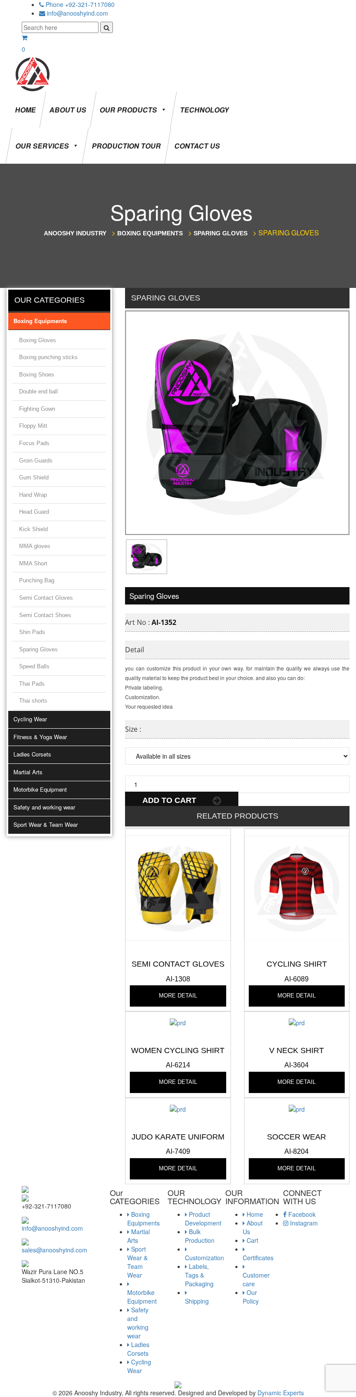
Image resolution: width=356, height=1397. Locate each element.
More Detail (178, 995)
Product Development (203, 1218)
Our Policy (251, 1296)
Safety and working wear (44, 807)
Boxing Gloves (37, 340)
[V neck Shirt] (297, 1021)
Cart (251, 1240)
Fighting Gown (37, 409)
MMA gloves (34, 546)
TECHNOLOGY (204, 110)
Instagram (303, 1223)
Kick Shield (33, 529)
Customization (204, 1257)
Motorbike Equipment (40, 789)
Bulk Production (199, 1236)
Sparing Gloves (38, 649)
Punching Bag (36, 580)
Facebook (301, 1214)
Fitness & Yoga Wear (40, 737)
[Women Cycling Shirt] (178, 1021)
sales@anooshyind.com (54, 1249)
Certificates (258, 1257)
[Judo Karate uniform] (178, 1107)
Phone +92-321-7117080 (80, 4)
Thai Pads (32, 683)
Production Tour (126, 146)
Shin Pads (32, 632)
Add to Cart (170, 800)
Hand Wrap (33, 495)
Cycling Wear (30, 719)
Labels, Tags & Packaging (199, 1275)
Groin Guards (36, 460)
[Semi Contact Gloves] (177, 887)
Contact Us (197, 146)
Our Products (128, 110)
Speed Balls (34, 666)
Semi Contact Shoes (45, 615)
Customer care (256, 1279)
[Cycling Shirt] (296, 887)
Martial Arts (28, 772)
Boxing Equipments (40, 321)
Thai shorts (33, 700)
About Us (68, 110)
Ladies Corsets (32, 754)
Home (25, 110)
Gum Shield (34, 477)
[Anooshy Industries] (33, 73)
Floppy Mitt (33, 426)
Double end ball (38, 391)
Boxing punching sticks (48, 357)
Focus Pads (34, 443)
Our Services (42, 146)
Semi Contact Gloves (46, 597)
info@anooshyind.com (77, 13)
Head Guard (34, 512)
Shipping (197, 1301)
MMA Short (33, 563)
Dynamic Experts (280, 1392)
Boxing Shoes (36, 374)
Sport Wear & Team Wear (45, 824)
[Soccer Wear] (297, 1107)
